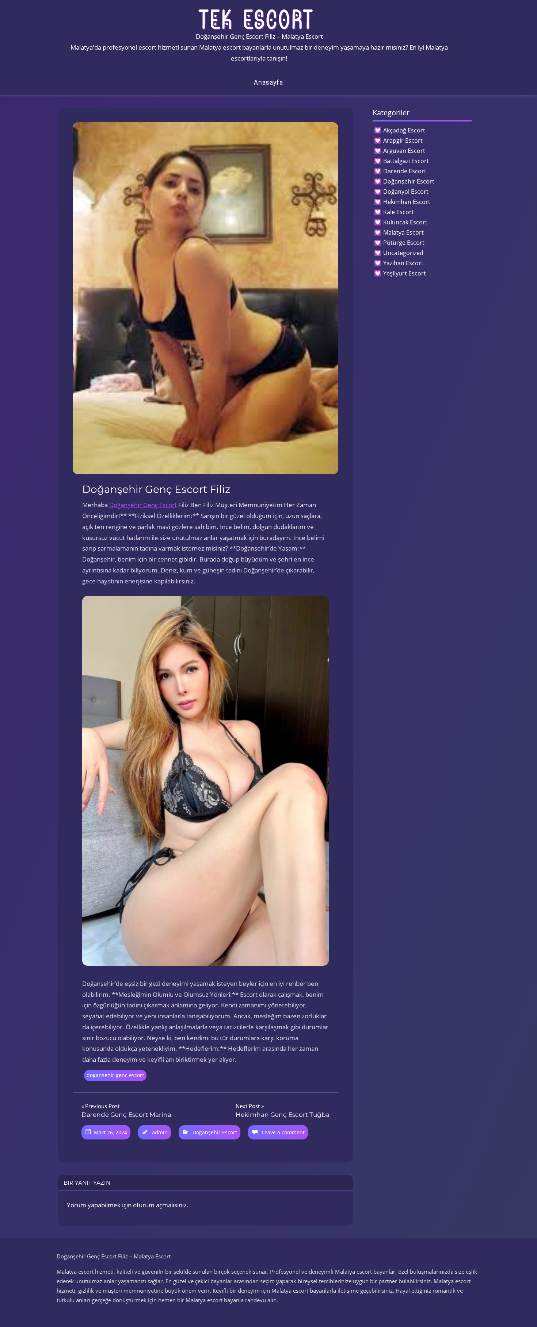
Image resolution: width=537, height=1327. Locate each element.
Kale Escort (398, 212)
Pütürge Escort (403, 243)
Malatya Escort (403, 232)
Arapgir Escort (403, 140)
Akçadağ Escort (404, 130)
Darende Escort (404, 171)
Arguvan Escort (404, 151)
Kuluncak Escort (405, 222)
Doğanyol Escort (406, 192)
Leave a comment (283, 1132)
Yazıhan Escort (403, 263)
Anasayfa (268, 82)
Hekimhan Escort (406, 202)
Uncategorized (403, 253)
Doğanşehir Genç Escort (143, 505)
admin (160, 1132)
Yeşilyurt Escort (404, 273)
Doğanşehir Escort (215, 1132)
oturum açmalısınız (160, 1205)
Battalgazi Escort (406, 161)
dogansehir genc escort (115, 1075)
